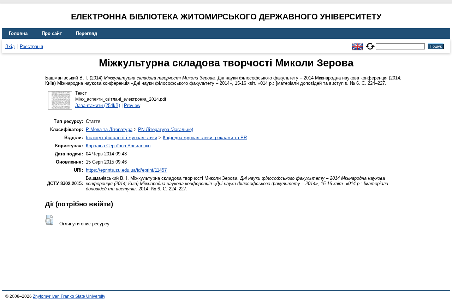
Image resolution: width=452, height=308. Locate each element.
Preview (132, 105)
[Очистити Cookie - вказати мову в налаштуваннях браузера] (370, 43)
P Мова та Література (109, 129)
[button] (49, 220)
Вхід (10, 46)
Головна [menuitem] (18, 33)
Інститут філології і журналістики (121, 137)
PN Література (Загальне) (165, 129)
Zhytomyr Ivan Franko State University (69, 296)
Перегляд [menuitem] (86, 33)
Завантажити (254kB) (97, 105)
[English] (357, 43)
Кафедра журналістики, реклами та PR (205, 137)
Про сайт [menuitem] (52, 33)
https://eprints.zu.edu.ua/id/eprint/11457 (126, 170)
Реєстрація (31, 46)
